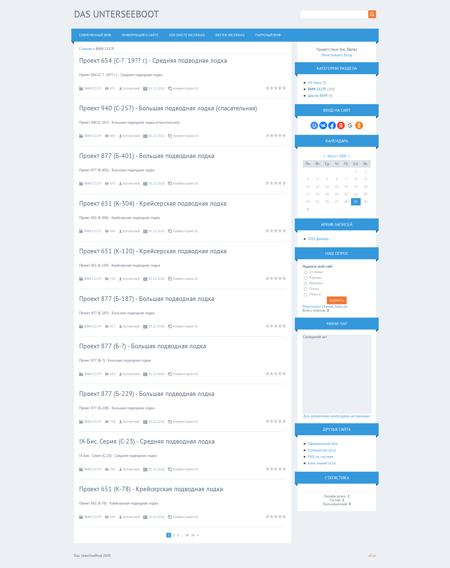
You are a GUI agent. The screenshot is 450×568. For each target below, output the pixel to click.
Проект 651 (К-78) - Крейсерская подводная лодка (151, 489)
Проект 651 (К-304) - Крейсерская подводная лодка (153, 203)
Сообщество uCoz (322, 450)
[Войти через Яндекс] (341, 125)
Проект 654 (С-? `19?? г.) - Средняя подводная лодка (153, 60)
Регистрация (331, 55)
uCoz (372, 556)
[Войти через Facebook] (332, 125)
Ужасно (315, 294)
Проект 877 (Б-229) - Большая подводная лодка (146, 393)
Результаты (312, 306)
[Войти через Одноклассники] (359, 125)
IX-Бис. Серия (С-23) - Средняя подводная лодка (147, 441)
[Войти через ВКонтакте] (323, 125)
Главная (85, 49)
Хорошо (315, 278)
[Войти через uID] (314, 125)
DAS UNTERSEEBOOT (116, 14)
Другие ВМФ (318, 96)
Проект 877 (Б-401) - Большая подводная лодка (146, 156)
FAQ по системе (320, 457)
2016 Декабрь (318, 239)
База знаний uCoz (322, 463)
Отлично (316, 272)
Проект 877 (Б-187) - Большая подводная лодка (146, 298)
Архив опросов (335, 306)
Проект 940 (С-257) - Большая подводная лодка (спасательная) (168, 108)
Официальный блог (323, 444)
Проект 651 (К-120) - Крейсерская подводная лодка (153, 251)
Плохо (314, 289)
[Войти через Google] (350, 125)
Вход (348, 55)
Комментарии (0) (185, 88)
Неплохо (316, 283)
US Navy (314, 83)
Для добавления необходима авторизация (336, 416)
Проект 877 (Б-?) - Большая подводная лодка (142, 346)
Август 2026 (336, 156)
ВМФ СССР (92, 88)
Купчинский (131, 88)
